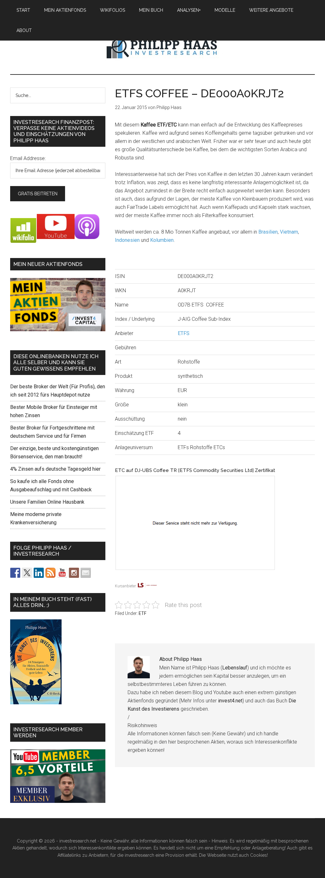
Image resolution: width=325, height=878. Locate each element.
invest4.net (230, 701)
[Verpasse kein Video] (62, 573)
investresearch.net (162, 47)
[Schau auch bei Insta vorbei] (74, 573)
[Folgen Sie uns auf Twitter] (27, 573)
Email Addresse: (28, 158)
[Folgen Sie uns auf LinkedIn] (39, 573)
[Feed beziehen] (50, 573)
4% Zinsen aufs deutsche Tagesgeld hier (55, 469)
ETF (142, 613)
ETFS (183, 333)
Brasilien (268, 232)
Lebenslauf (234, 668)
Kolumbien (162, 240)
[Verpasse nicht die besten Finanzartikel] (86, 573)
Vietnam (289, 232)
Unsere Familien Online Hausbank (47, 502)
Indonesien (127, 240)
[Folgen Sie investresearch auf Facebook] (15, 573)
